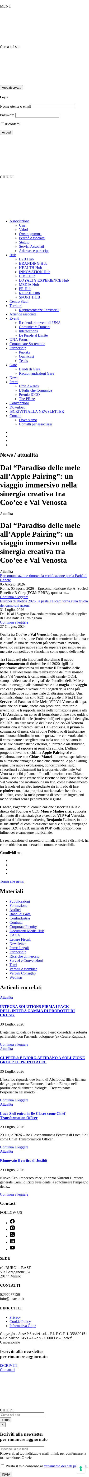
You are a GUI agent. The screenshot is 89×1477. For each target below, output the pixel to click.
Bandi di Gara (29, 369)
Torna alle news (12, 881)
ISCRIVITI (8, 1365)
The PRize (27, 399)
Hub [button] (12, 255)
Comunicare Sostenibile (27, 344)
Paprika (24, 352)
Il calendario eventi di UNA (40, 323)
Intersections (28, 331)
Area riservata (11, 87)
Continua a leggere (14, 597)
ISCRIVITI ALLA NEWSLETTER (36, 411)
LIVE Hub (27, 276)
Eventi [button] (14, 318)
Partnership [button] (17, 348)
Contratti (16, 922)
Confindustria (19, 918)
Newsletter (17, 944)
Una (22, 225)
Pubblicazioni (19, 901)
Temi (13, 965)
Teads (23, 361)
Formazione (18, 905)
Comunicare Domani (34, 327)
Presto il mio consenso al (46, 1466)
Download (17, 407)
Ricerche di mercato (24, 956)
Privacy (15, 1317)
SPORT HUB (29, 297)
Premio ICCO (29, 395)
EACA (14, 935)
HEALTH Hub (30, 268)
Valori (23, 230)
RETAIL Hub (29, 293)
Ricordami (12, 124)
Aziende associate (22, 314)
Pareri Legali (19, 948)
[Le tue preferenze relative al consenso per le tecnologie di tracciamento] (80, 1468)
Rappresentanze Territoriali (39, 310)
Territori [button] (15, 306)
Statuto (24, 242)
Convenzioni (19, 403)
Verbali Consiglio (22, 973)
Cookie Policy (20, 1322)
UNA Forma (18, 340)
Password (7, 115)
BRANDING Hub (33, 263)
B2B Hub (26, 259)
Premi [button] (13, 382)
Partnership (17, 952)
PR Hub (25, 289)
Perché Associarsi (32, 238)
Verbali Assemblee (23, 969)
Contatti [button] (15, 416)
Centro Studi (18, 301)
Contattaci (7, 1370)
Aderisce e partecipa (34, 251)
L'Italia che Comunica (35, 390)
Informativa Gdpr (22, 1326)
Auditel (15, 910)
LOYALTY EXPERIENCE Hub (44, 280)
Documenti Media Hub (26, 931)
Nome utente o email (15, 106)
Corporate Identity (23, 927)
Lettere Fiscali (20, 939)
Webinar (15, 977)
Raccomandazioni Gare (36, 373)
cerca (5, 1420)
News (13, 378)
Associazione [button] (19, 221)
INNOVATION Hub (34, 272)
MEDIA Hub (29, 285)
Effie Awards (29, 386)
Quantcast (26, 356)
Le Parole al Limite (33, 335)
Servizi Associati (31, 246)
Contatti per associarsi (35, 424)
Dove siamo (28, 420)
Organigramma (30, 234)
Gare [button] (13, 365)
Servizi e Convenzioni (26, 960)
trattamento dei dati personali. (66, 1466)
